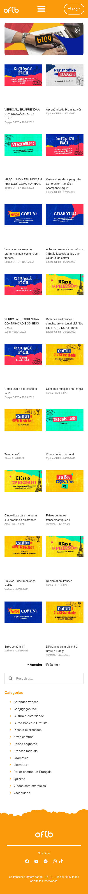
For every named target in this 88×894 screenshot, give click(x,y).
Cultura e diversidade (29, 716)
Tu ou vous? (12, 454)
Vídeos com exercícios (30, 786)
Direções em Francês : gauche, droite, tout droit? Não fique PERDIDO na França (64, 323)
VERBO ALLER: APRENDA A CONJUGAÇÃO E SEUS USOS (22, 114)
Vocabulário (22, 793)
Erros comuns (23, 737)
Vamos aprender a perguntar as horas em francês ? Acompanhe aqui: (63, 184)
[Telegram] (46, 861)
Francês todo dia (26, 751)
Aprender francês (26, 702)
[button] (41, 8)
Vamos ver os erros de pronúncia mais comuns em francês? (21, 254)
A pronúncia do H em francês (63, 109)
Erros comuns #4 (15, 646)
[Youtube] (36, 861)
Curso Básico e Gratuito (31, 723)
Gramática (21, 758)
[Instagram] (55, 861)
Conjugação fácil (25, 709)
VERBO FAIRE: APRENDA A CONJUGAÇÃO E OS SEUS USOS (22, 323)
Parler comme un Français (32, 772)
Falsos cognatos (25, 744)
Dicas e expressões (28, 730)
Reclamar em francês (59, 581)
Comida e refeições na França (64, 389)
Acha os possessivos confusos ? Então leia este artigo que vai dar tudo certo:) (64, 254)
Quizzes (19, 779)
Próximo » (53, 664)
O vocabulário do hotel (60, 454)
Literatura (20, 764)
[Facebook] (27, 861)
